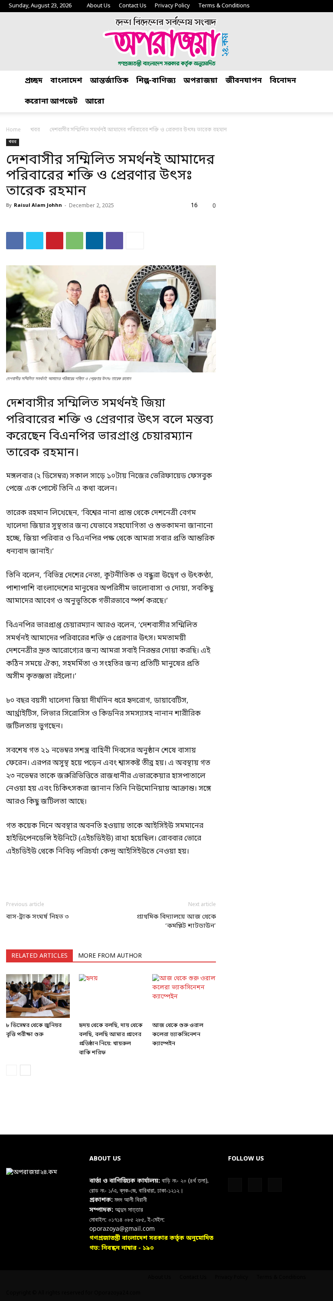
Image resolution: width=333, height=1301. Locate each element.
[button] (322, 81)
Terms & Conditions (224, 6)
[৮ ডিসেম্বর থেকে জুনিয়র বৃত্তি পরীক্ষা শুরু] (38, 996)
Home (13, 130)
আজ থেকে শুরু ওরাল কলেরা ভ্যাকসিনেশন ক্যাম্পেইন (177, 1034)
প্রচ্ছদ (33, 81)
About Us (99, 6)
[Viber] (114, 240)
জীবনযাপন (243, 81)
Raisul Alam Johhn (38, 205)
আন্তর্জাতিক (109, 81)
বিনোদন (283, 81)
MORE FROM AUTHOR (110, 956)
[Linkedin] (94, 240)
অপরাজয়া (200, 81)
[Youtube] (317, 6)
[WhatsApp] (74, 240)
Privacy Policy (172, 6)
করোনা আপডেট (51, 102)
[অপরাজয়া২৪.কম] (166, 41)
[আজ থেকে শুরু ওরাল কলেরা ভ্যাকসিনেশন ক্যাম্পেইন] (184, 996)
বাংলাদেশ (66, 81)
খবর (35, 130)
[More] (135, 240)
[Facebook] (289, 6)
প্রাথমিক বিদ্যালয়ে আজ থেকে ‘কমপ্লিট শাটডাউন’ (176, 921)
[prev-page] (11, 1070)
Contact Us (133, 6)
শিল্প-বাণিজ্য (156, 81)
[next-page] (25, 1070)
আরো (94, 102)
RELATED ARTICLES (39, 956)
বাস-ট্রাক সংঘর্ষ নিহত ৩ (37, 917)
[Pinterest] (54, 240)
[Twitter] (303, 6)
